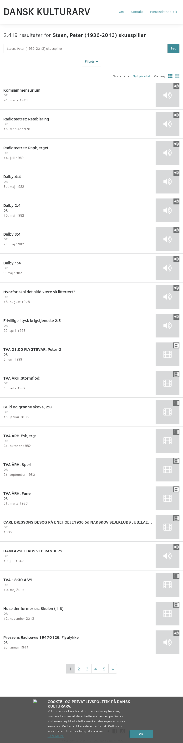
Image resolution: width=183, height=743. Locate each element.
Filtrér (90, 61)
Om (121, 11)
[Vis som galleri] (176, 76)
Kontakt (137, 11)
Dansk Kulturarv (47, 11)
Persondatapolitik (163, 11)
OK (141, 734)
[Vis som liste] (169, 76)
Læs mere (56, 736)
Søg (173, 48)
